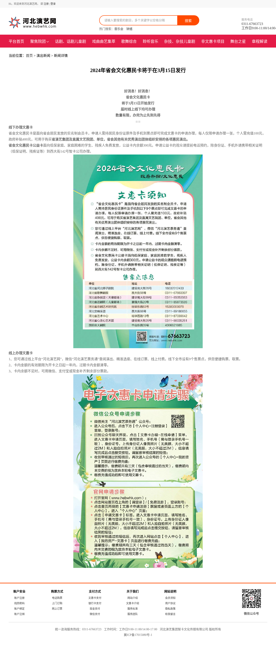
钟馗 (129, 29)
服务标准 (132, 608)
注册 (46, 3)
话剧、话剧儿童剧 (70, 41)
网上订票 (57, 608)
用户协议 (170, 603)
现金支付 (95, 608)
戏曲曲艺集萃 (103, 41)
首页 (30, 55)
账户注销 (19, 614)
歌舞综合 (129, 41)
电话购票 (57, 598)
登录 (53, 3)
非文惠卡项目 (212, 41)
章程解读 (259, 41)
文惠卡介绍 (132, 603)
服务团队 (132, 614)
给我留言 (170, 614)
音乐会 (118, 29)
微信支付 (95, 614)
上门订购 (57, 603)
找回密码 (19, 603)
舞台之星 (238, 41)
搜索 (188, 21)
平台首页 (16, 41)
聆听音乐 (150, 41)
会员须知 (170, 598)
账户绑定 (19, 608)
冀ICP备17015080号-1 (138, 635)
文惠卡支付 (94, 598)
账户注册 (19, 598)
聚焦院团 (38, 41)
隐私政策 (170, 608)
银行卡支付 (94, 603)
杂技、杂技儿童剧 (179, 41)
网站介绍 (132, 598)
